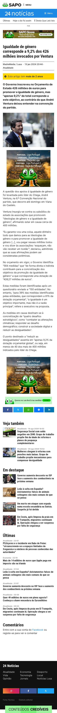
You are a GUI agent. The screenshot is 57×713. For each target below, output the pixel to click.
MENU (28, 5)
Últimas (9, 535)
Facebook (37, 629)
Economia (7, 558)
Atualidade (8, 67)
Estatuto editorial (26, 700)
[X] (46, 691)
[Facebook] (28, 691)
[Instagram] (11, 691)
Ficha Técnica (8, 700)
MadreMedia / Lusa (12, 64)
